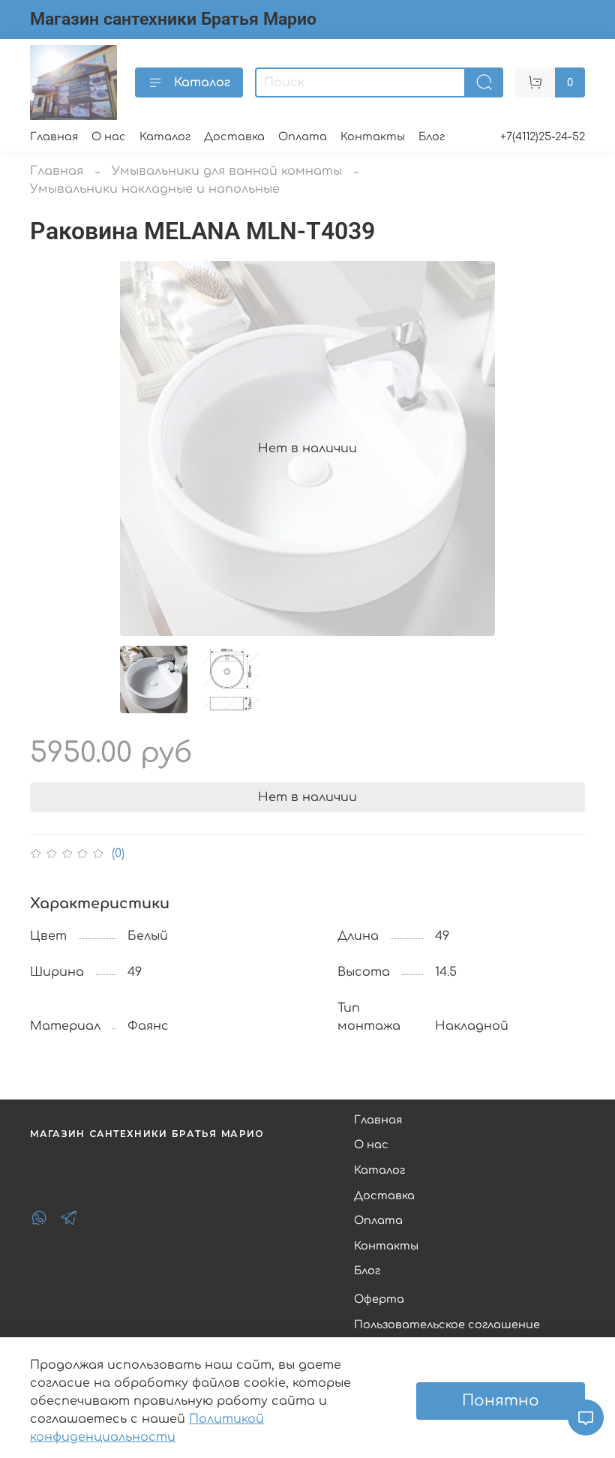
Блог (431, 136)
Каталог (202, 82)
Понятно (500, 1400)
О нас (109, 136)
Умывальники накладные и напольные (155, 189)
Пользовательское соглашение (447, 1324)
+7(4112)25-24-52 (542, 136)
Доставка (234, 136)
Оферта (379, 1299)
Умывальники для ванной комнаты (227, 171)
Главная (54, 136)
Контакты (372, 136)
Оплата (302, 136)
